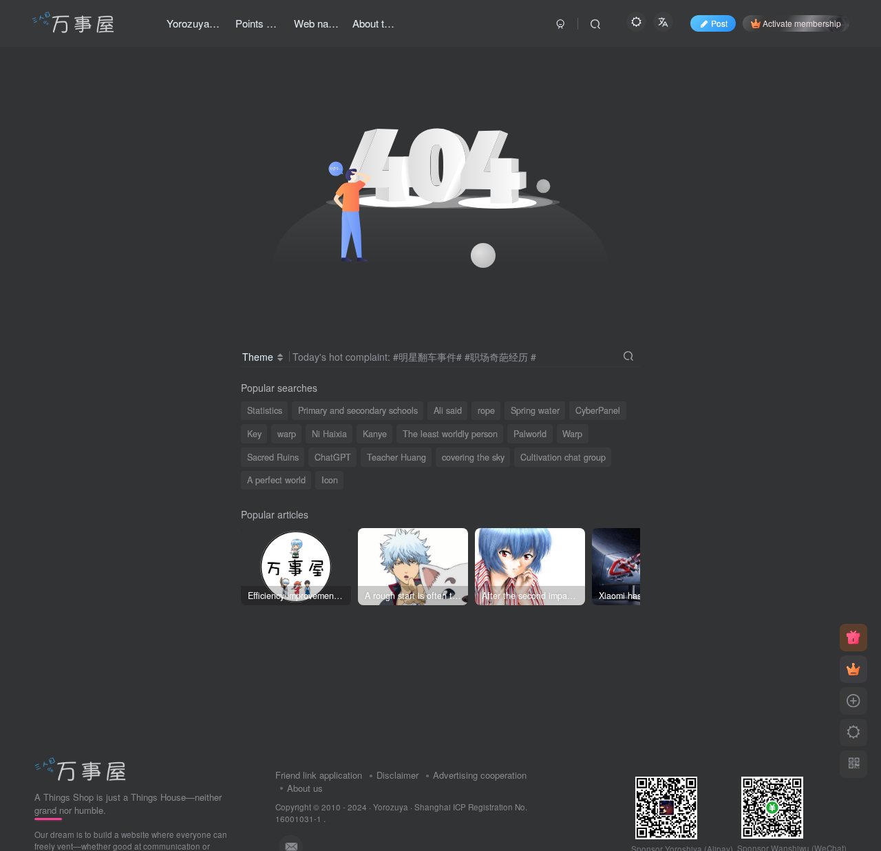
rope (486, 410)
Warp (572, 434)
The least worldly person (450, 434)
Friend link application (318, 774)
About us (305, 788)
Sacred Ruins (273, 457)
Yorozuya (390, 806)
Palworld (529, 434)
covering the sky (473, 457)
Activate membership (802, 23)
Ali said (448, 410)
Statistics (264, 410)
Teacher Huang (396, 457)
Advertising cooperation (480, 774)
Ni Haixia (329, 434)
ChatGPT (333, 457)
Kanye (375, 434)
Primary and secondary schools (358, 410)
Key (254, 434)
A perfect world (276, 480)
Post (719, 23)
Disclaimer (397, 774)
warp (286, 434)
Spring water (535, 410)
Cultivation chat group (563, 457)
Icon (329, 480)
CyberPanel (597, 410)
